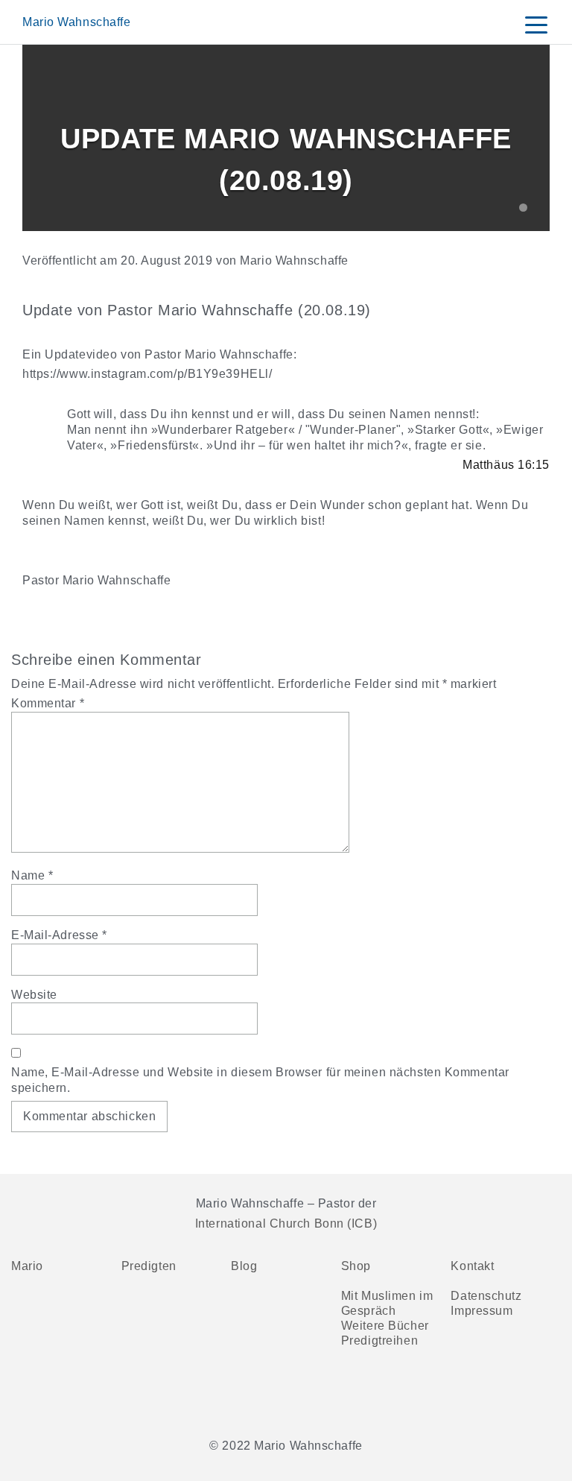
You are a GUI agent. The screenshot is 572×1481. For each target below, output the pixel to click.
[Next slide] (527, 138)
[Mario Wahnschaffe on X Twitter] (121, 1397)
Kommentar (47, 703)
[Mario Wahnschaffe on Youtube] (81, 1397)
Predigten (149, 1266)
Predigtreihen (379, 1340)
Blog (244, 1266)
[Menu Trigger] (536, 24)
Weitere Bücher (385, 1325)
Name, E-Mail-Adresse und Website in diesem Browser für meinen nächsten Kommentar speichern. (260, 1080)
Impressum (481, 1310)
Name (32, 875)
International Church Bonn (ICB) (286, 1223)
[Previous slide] (44, 138)
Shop (356, 1266)
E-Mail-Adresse (59, 935)
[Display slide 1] (523, 207)
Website (34, 994)
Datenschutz (486, 1295)
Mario (27, 1266)
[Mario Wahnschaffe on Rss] (161, 1397)
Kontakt (472, 1266)
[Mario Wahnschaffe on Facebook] (41, 1397)
